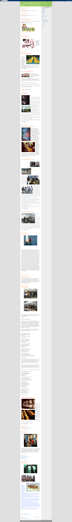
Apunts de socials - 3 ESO (24, 426)
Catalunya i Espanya (23, 457)
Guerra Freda (22, 458)
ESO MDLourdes (29, 3)
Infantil (43, 9)
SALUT (27, 122)
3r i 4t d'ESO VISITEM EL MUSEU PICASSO (27, 126)
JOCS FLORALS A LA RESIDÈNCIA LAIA (27, 71)
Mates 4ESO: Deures (24, 8)
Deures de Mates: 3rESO (24, 13)
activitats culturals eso (29, 514)
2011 (42, 17)
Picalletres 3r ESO (23, 432)
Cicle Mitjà (44, 10)
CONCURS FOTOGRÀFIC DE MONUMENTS (27, 397)
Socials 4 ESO (23, 455)
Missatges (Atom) (26, 518)
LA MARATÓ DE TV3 (24, 93)
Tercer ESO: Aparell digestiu (25, 36)
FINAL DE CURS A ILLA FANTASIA (26, 53)
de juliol (43, 22)
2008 (42, 26)
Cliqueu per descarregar (33, 10)
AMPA (43, 12)
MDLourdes (44, 13)
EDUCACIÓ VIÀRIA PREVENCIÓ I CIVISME (27, 159)
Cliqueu (22, 21)
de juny (43, 23)
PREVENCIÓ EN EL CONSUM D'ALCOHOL (27, 211)
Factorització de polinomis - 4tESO (26, 19)
